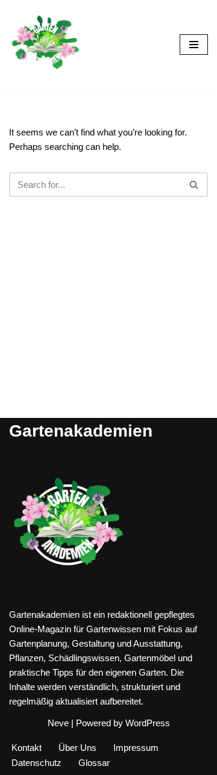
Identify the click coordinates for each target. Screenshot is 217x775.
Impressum (136, 747)
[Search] (194, 184)
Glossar (94, 763)
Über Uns (77, 747)
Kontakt (26, 747)
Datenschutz (36, 763)
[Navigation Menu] (194, 44)
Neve (58, 723)
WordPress (147, 723)
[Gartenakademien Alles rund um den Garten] (45, 44)
